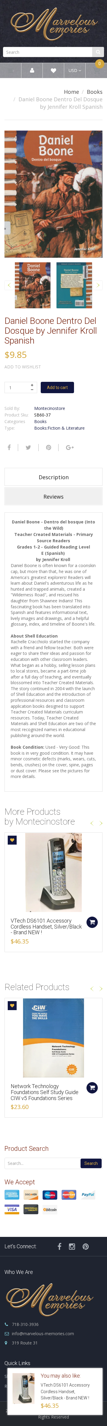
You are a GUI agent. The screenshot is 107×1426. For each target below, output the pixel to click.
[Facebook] (8, 447)
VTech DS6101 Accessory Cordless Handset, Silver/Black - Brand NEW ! (46, 927)
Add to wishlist (22, 367)
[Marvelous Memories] (53, 22)
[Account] (32, 70)
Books (95, 91)
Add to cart (57, 387)
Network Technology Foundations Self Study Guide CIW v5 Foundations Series (44, 1092)
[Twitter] (28, 447)
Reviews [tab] (53, 496)
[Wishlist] (53, 71)
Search (91, 1163)
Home (71, 91)
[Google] (69, 447)
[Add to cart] (92, 922)
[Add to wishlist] (12, 840)
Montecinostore (49, 408)
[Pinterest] (86, 1246)
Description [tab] (54, 477)
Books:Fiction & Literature (59, 428)
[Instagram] (72, 1246)
